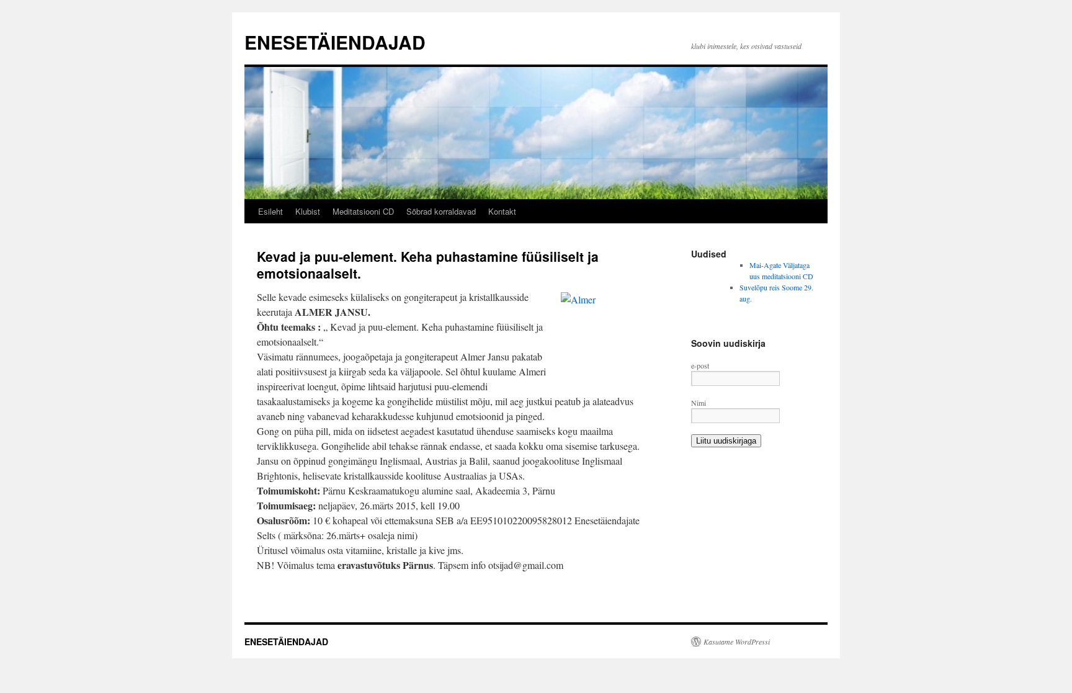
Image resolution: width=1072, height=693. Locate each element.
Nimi (698, 403)
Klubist (307, 211)
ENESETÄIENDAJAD (335, 42)
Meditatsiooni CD (363, 211)
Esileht (270, 211)
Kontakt (502, 211)
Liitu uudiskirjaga (726, 440)
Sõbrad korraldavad (441, 211)
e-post (700, 365)
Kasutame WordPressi (737, 641)
